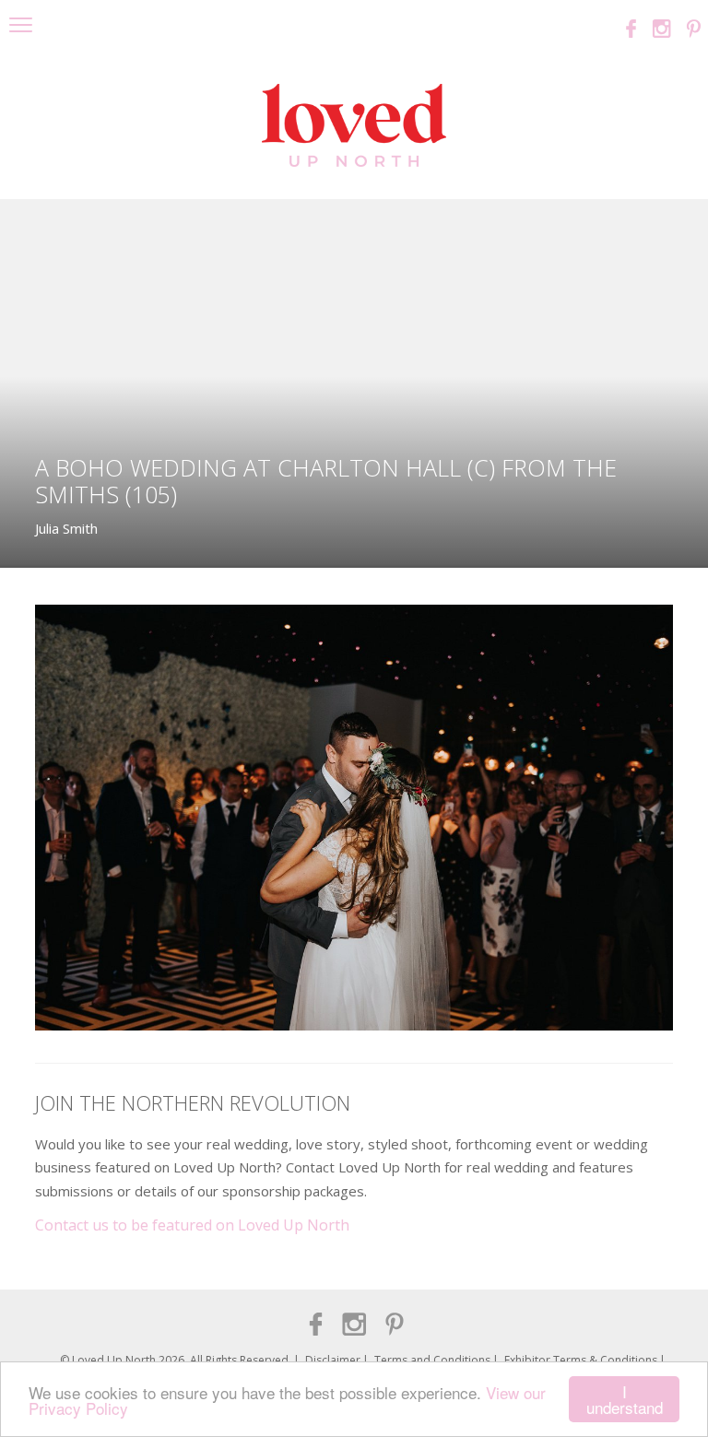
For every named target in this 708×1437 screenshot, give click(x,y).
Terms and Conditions (432, 1360)
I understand (624, 1399)
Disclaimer (332, 1360)
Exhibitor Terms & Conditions (580, 1360)
